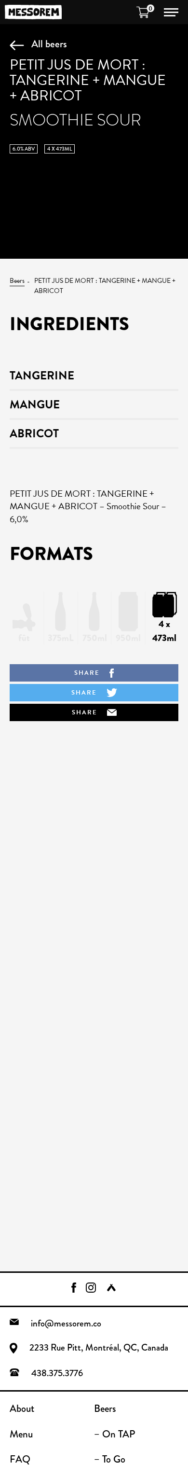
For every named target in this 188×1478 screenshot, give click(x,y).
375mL (61, 637)
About (22, 1408)
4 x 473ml (164, 630)
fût (24, 637)
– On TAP (114, 1434)
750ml (94, 637)
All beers (49, 43)
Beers (17, 281)
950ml (128, 637)
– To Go (109, 1459)
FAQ (20, 1459)
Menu (21, 1434)
